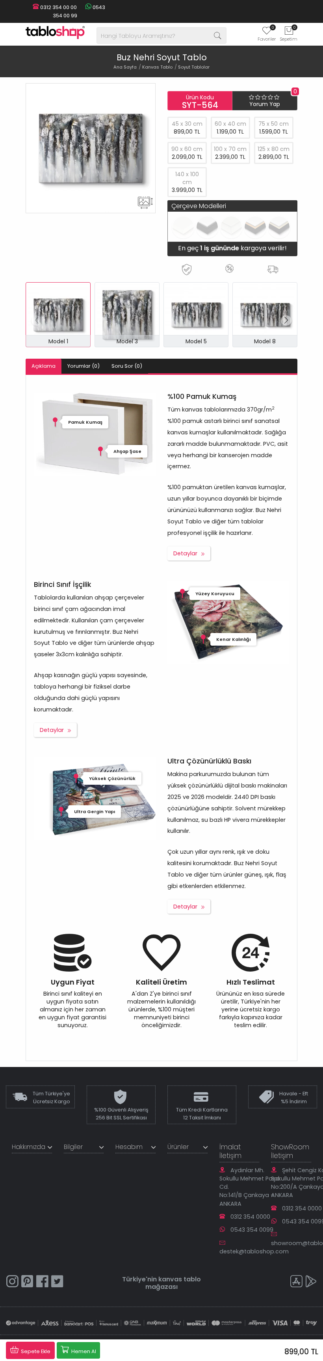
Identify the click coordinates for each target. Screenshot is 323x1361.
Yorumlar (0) (83, 366)
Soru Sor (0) (126, 366)
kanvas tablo (179, 1279)
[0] (267, 33)
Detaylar (185, 553)
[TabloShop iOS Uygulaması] (296, 1282)
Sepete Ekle (35, 1351)
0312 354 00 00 (58, 7)
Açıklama (44, 366)
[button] (286, 320)
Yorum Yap (264, 104)
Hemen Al (83, 1351)
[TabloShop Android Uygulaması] (311, 1282)
